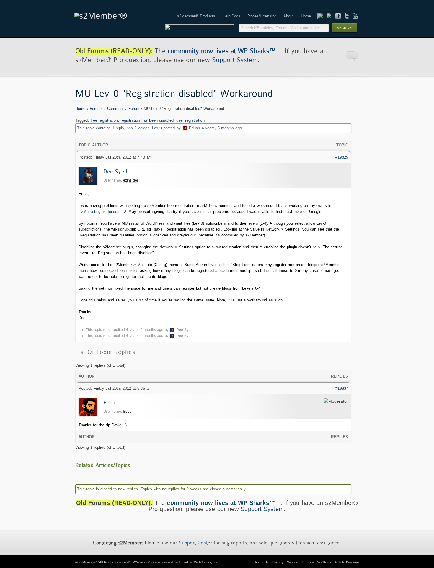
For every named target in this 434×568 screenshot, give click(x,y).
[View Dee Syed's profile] (172, 330)
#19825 (341, 157)
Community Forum (123, 108)
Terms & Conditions (316, 562)
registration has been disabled (147, 120)
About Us (262, 562)
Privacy (277, 562)
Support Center (195, 543)
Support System (234, 59)
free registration (104, 120)
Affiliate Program (347, 562)
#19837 (341, 388)
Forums (96, 108)
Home (80, 108)
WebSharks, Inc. (206, 562)
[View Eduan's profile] (184, 128)
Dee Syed (115, 171)
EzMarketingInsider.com (99, 211)
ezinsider (130, 180)
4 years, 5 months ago (222, 128)
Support (292, 562)
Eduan (194, 128)
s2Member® (88, 562)
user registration (190, 120)
